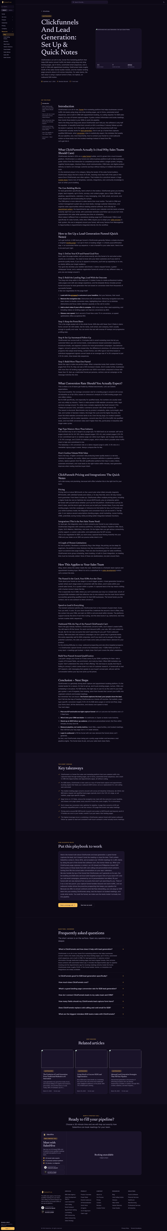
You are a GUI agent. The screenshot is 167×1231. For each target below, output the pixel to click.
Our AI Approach (85, 1210)
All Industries (131, 1208)
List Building (68, 1212)
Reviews (99, 1205)
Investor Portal (101, 1208)
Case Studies (7, 49)
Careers (99, 1202)
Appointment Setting (71, 1210)
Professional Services (134, 1205)
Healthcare (131, 1200)
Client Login (84, 1213)
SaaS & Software (133, 1194)
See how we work (86, 905)
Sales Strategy (69, 1220)
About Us (99, 1194)
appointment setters (65, 209)
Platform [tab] (10, 10)
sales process (116, 220)
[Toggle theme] (164, 2)
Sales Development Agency (70, 1198)
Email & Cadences (86, 1200)
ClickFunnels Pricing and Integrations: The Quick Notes (48, 128)
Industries (4, 22)
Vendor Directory (8, 46)
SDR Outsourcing (70, 1215)
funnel (81, 109)
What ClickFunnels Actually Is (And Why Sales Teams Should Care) (47, 109)
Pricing (3, 25)
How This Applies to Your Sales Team (47, 133)
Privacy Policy (125, 1228)
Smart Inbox (84, 1205)
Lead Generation (46, 16)
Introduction (45, 103)
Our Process (100, 1197)
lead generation (86, 130)
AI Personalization (86, 1202)
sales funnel (86, 156)
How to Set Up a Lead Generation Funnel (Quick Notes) (48, 115)
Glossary (6, 41)
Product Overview (86, 1194)
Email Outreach (69, 1207)
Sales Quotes (7, 57)
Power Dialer (84, 1197)
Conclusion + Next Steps (47, 137)
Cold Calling (68, 1204)
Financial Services (133, 1197)
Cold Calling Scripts (7, 37)
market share (63, 180)
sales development (109, 570)
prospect (74, 295)
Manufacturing (132, 1202)
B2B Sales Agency (70, 1194)
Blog (5, 34)
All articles (46, 11)
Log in (7, 1228)
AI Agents (83, 1208)
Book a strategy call (66, 905)
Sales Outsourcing (70, 1218)
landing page (71, 243)
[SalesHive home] (52, 1192)
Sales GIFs (6, 54)
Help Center (7, 44)
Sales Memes (7, 52)
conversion (81, 133)
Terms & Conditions (136, 1228)
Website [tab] (4, 10)
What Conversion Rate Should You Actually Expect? (48, 121)
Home (3, 14)
